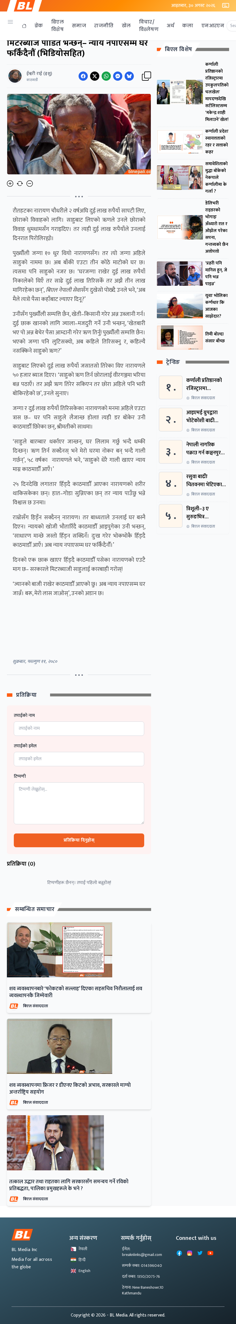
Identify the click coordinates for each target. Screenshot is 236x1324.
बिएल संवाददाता (35, 1006)
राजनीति (104, 25)
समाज (79, 25)
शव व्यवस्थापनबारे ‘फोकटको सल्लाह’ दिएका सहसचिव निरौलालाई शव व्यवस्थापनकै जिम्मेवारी (75, 992)
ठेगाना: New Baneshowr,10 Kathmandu (142, 1290)
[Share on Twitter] (94, 76)
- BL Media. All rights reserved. (136, 1315)
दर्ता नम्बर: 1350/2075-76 (141, 1276)
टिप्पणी (20, 776)
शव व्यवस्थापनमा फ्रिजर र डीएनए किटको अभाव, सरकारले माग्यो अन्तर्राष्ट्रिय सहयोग (70, 1089)
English (84, 1270)
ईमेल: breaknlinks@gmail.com (142, 1252)
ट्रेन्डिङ (173, 362)
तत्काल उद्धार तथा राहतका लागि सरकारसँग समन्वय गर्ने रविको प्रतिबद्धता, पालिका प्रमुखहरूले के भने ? (68, 1185)
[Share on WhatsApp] (106, 76)
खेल (126, 25)
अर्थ (170, 25)
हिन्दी (82, 1260)
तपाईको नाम (24, 715)
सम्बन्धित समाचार (35, 909)
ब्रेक (39, 25)
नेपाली (83, 1249)
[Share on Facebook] (83, 76)
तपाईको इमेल (25, 746)
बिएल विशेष (57, 26)
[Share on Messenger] (117, 76)
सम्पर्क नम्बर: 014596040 (142, 1265)
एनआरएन (212, 25)
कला (187, 25)
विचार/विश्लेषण (149, 26)
